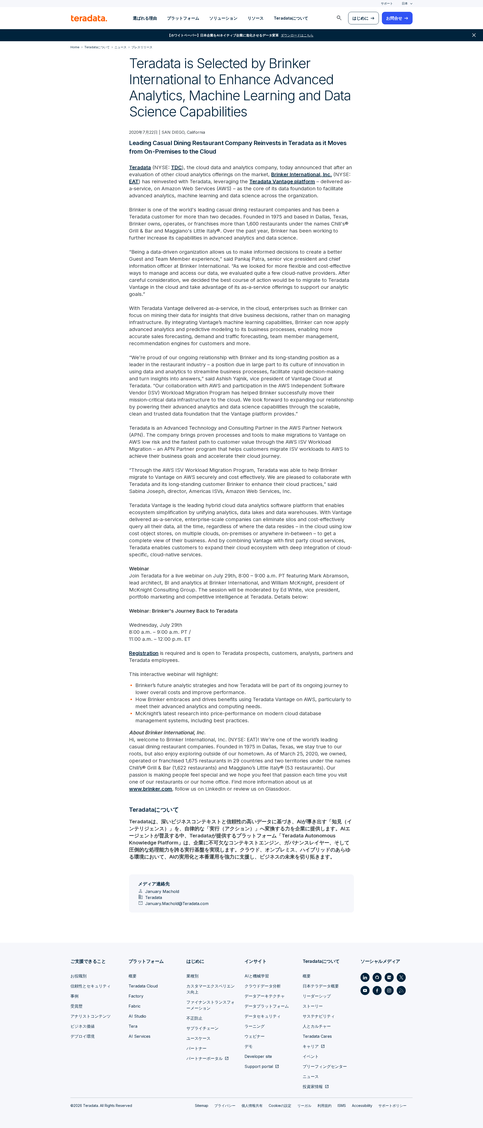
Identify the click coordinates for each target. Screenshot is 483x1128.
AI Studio (137, 1016)
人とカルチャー (317, 1026)
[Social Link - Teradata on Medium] (389, 977)
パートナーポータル (204, 1058)
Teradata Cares (317, 1036)
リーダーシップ (317, 996)
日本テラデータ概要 (321, 985)
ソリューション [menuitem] (223, 18)
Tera (133, 1026)
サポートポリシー (392, 1105)
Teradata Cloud (143, 985)
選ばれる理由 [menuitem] (145, 18)
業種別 (192, 975)
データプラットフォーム (267, 1006)
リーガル (304, 1105)
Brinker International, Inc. (301, 174)
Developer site (258, 1056)
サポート (387, 3)
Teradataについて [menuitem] (291, 18)
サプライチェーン (202, 1028)
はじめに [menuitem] (360, 18)
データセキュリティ (263, 1016)
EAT (134, 181)
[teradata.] (89, 18)
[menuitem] (339, 18)
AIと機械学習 (257, 975)
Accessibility (362, 1105)
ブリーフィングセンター (325, 1066)
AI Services (139, 1036)
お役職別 (78, 975)
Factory (136, 996)
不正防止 (194, 1018)
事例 (74, 996)
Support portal (259, 1066)
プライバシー (224, 1105)
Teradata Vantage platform (282, 181)
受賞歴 (76, 1006)
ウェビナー (255, 1036)
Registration (143, 653)
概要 (133, 975)
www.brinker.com (150, 789)
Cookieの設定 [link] (280, 1105)
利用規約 (324, 1105)
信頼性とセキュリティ (90, 985)
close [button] (474, 35)
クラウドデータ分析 (263, 985)
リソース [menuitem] (256, 18)
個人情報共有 (252, 1105)
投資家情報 (313, 1086)
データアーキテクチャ (265, 996)
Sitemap (201, 1105)
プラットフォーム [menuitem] (183, 18)
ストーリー (313, 1006)
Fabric (135, 1006)
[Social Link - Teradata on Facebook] (377, 990)
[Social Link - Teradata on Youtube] (365, 990)
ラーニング (255, 1026)
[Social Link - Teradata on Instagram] (389, 990)
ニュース (311, 1076)
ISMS (342, 1105)
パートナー (196, 1048)
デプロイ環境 (82, 1036)
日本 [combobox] (405, 3)
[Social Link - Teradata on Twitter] (401, 977)
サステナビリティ (319, 1016)
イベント (311, 1056)
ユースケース (198, 1038)
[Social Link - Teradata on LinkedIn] (365, 977)
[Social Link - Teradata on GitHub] (377, 977)
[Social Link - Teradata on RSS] (401, 990)
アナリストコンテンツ (90, 1016)
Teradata (140, 167)
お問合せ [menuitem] (394, 18)
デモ (249, 1046)
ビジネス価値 (82, 1026)
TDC (176, 167)
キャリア (311, 1046)
